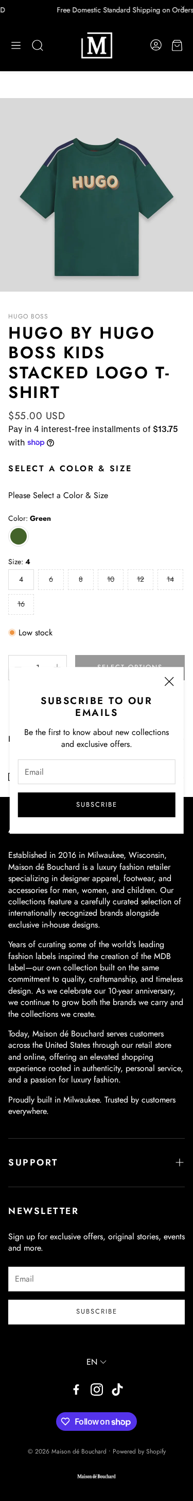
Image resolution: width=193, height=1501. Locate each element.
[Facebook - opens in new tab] (76, 1389)
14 (170, 579)
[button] (16, 45)
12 (140, 579)
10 (110, 579)
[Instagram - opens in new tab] (97, 1389)
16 (21, 604)
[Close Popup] (169, 683)
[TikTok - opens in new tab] (117, 1389)
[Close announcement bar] (182, 7)
